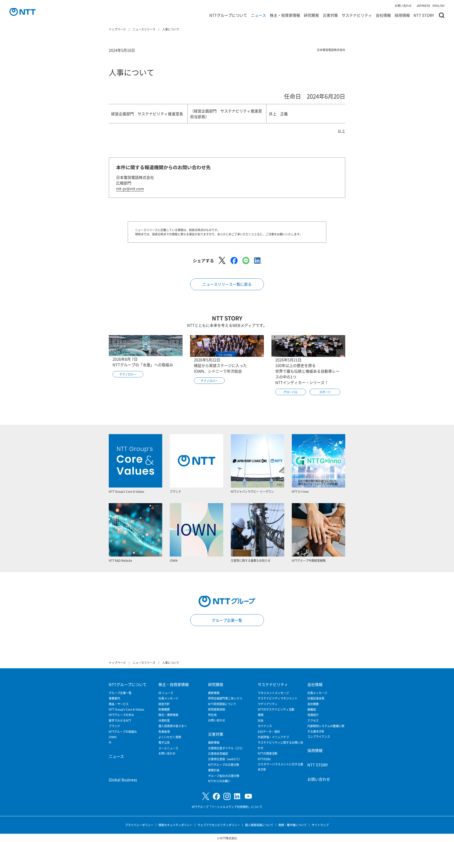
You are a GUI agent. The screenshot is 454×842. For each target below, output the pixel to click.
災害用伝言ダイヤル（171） (226, 748)
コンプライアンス (318, 736)
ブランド (114, 726)
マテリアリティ (268, 704)
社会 (260, 720)
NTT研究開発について (222, 704)
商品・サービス (119, 704)
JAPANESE (423, 6)
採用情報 (402, 15)
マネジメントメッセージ (273, 693)
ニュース (258, 15)
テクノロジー (127, 374)
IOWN (113, 737)
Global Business (123, 779)
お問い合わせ (403, 6)
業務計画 (213, 770)
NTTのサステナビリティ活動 (276, 709)
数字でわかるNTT (120, 720)
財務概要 (164, 709)
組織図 (311, 709)
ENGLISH (438, 6)
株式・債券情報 (168, 715)
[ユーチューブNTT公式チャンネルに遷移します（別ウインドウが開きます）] (248, 796)
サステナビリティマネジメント (277, 698)
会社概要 (313, 704)
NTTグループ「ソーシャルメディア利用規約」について (227, 807)
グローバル (291, 392)
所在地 (212, 715)
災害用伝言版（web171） (224, 759)
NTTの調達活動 (267, 753)
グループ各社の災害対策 (223, 776)
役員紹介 (313, 715)
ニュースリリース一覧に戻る (227, 284)
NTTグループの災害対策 (223, 765)
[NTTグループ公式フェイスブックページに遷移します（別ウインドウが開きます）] (216, 796)
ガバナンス (265, 726)
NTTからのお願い (219, 781)
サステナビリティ (357, 15)
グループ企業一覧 (227, 620)
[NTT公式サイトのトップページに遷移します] (22, 12)
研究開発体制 (216, 709)
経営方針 (164, 704)
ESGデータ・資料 (269, 732)
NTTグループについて (228, 15)
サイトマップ (320, 825)
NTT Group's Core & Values (126, 709)
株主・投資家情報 (285, 15)
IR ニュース (165, 693)
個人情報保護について (259, 825)
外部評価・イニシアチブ (273, 737)
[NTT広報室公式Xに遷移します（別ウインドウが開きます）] (205, 796)
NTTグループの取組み (123, 732)
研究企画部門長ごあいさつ (225, 698)
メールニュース (168, 748)
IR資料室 (164, 720)
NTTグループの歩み (121, 715)
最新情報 (213, 693)
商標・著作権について (292, 825)
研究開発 (311, 15)
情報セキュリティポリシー (175, 825)
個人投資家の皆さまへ (172, 726)
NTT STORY (424, 15)
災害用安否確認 (218, 753)
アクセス (313, 720)
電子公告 (164, 742)
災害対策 (330, 15)
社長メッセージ (168, 698)
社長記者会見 (315, 698)
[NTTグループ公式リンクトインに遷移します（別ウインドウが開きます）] (237, 796)
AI (110, 742)
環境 (260, 715)
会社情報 (383, 15)
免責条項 (164, 732)
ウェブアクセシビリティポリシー (218, 825)
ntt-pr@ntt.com (130, 188)
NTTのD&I (264, 759)
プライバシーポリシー (139, 825)
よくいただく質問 (169, 737)
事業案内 (114, 698)
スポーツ (325, 392)
